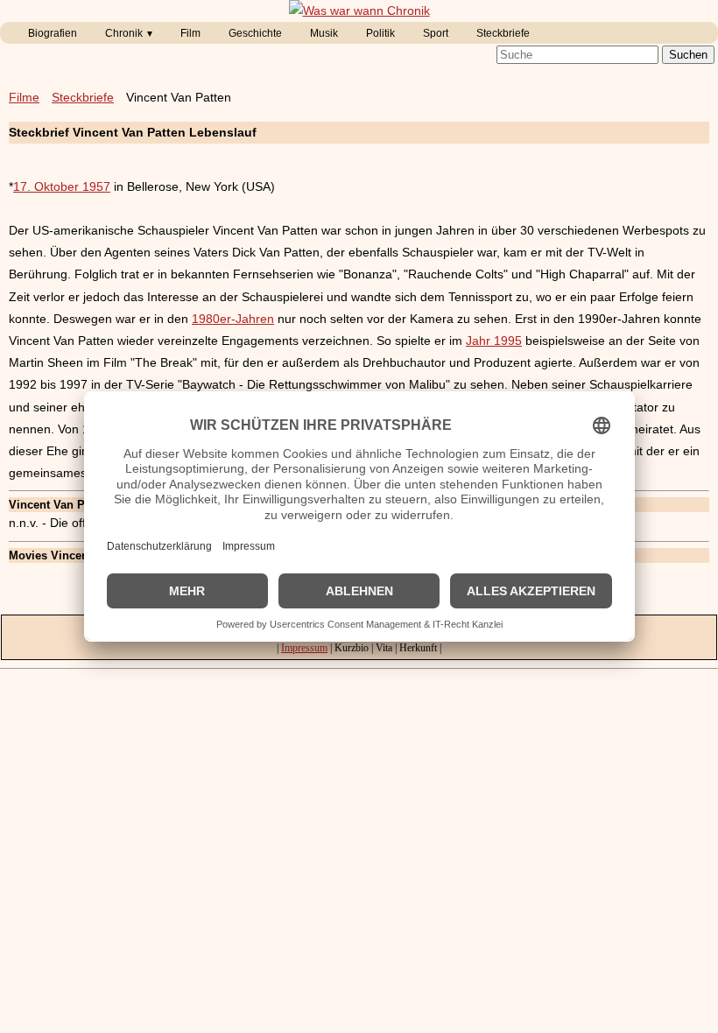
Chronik (124, 33)
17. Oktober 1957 (61, 186)
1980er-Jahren (233, 319)
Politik (380, 33)
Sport (435, 33)
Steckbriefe (503, 33)
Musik (324, 33)
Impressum (304, 648)
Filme (24, 97)
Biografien (52, 33)
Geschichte (255, 33)
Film (190, 33)
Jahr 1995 (494, 341)
